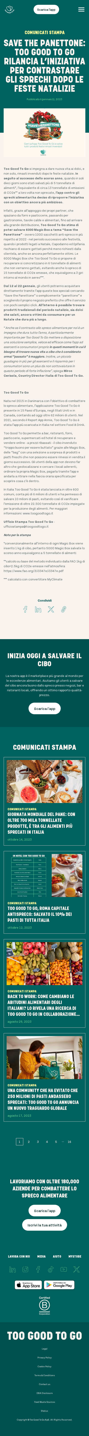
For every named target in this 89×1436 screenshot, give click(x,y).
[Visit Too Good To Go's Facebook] (25, 609)
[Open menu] (81, 9)
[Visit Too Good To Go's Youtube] (63, 1269)
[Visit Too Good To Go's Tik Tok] (51, 1269)
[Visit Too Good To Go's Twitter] (51, 609)
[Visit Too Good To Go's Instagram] (25, 1269)
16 (69, 1142)
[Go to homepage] (9, 9)
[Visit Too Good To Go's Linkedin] (38, 609)
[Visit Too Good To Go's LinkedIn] (12, 1269)
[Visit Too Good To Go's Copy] (63, 609)
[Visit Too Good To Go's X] (76, 1269)
